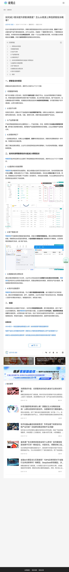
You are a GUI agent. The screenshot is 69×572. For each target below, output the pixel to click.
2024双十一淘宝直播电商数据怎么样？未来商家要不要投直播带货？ (27, 326)
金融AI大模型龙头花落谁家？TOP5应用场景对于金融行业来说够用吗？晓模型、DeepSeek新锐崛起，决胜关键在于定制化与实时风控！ (42, 461)
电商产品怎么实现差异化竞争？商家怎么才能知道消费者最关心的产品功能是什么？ (32, 331)
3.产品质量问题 (14, 54)
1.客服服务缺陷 (14, 49)
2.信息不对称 (14, 51)
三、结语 (11, 74)
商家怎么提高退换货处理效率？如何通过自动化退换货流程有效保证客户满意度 (30, 335)
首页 (5, 10)
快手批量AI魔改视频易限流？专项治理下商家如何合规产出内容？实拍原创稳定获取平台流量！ (41, 425)
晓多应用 (41, 570)
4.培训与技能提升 (15, 71)
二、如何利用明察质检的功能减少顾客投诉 (21, 60)
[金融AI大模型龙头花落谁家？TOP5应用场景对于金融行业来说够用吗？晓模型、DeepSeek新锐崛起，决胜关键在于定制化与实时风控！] (13, 462)
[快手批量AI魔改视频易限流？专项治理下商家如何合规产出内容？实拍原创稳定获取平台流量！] (13, 426)
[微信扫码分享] (46, 352)
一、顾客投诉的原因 (15, 46)
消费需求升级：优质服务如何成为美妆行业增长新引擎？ (41, 390)
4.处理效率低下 (14, 57)
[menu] (63, 2)
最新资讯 (31, 24)
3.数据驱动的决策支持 (16, 68)
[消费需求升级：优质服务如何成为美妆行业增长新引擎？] (13, 391)
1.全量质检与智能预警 (16, 63)
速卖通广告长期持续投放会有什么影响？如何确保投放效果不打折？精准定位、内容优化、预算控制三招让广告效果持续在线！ (41, 443)
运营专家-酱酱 (9, 24)
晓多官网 (34, 570)
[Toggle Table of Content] (61, 42)
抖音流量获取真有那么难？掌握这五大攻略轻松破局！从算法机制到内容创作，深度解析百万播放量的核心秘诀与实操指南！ (41, 407)
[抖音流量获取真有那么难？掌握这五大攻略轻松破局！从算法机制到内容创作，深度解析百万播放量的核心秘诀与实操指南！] (13, 408)
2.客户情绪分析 (14, 66)
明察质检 (8, 159)
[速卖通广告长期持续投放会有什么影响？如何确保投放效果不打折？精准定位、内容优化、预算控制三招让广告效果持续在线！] (13, 444)
